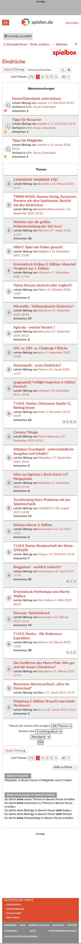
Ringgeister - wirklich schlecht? (37, 567)
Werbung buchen (39, 925)
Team (22, 925)
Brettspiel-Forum (17, 44)
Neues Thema (12, 69)
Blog (33, 931)
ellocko (42, 642)
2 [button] (42, 77)
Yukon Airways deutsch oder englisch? (42, 285)
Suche (63, 69)
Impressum (10, 925)
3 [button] (47, 77)
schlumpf (43, 272)
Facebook (58, 925)
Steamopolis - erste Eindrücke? (37, 365)
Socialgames (13, 913)
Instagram (10, 931)
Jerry (41, 709)
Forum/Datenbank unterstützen (36, 98)
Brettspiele (13, 918)
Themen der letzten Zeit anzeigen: (30, 725)
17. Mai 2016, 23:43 (63, 123)
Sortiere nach (27, 731)
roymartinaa (45, 571)
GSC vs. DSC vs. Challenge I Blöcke (40, 348)
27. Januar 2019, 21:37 (60, 692)
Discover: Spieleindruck (31, 613)
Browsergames (15, 909)
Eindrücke (62, 44)
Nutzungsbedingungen (63, 931)
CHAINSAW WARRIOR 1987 (35, 180)
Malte (41, 289)
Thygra (42, 554)
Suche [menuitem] (76, 44)
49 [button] (63, 77)
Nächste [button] (68, 77)
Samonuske (45, 529)
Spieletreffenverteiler (51, 209)
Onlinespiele (13, 905)
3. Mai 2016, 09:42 (62, 103)
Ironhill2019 (45, 508)
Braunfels (43, 183)
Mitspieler (44, 457)
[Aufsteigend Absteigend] (40, 737)
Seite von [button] (31, 77)
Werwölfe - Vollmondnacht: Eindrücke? (43, 306)
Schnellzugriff (20, 36)
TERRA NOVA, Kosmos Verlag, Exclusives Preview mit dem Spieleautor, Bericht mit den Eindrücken (44, 201)
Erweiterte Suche (69, 69)
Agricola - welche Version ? (34, 327)
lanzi (40, 352)
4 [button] (51, 77)
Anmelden (72, 23)
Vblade (42, 369)
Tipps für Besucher (26, 119)
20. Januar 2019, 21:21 (61, 709)
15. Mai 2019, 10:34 (62, 554)
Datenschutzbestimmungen (21, 937)
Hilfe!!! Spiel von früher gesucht (38, 247)
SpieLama (43, 310)
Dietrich (43, 230)
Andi (40, 412)
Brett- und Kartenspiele (41, 44)
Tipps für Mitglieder (27, 140)
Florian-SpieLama (48, 436)
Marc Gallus (45, 600)
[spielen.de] (37, 25)
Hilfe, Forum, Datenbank (41, 106)
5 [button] (56, 77)
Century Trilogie (25, 432)
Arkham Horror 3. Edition (32, 525)
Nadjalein (43, 251)
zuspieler (42, 103)
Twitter (72, 925)
